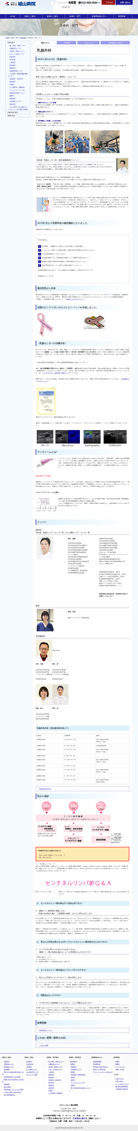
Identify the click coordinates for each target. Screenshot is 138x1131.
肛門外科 (12, 59)
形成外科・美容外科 (16, 79)
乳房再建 (67, 43)
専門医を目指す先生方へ (100, 1067)
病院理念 (6, 1061)
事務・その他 (119, 1069)
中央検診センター (15, 101)
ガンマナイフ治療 (31, 1075)
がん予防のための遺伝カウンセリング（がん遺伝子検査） (18, 108)
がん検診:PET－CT (32, 1072)
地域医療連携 (97, 1061)
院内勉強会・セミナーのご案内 (14, 1089)
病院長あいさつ (9, 1067)
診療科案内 (23, 38)
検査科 (73, 1077)
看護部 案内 (11, 116)
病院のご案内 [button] (29, 16)
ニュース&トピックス (122, 1084)
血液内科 (12, 65)
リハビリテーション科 (17, 90)
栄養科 (73, 1085)
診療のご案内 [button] (52, 16)
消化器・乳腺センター (17, 51)
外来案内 (29, 1061)
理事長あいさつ (9, 1064)
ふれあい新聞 (43, 1045)
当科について (45, 43)
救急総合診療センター (17, 93)
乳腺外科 (12, 57)
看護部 (73, 1072)
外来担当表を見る (45, 789)
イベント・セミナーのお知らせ (103, 1072)
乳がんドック (89, 43)
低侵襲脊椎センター (16, 71)
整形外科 (12, 68)
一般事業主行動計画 (121, 1089)
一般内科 (12, 62)
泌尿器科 (12, 81)
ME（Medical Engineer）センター (80, 1089)
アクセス (109, 2)
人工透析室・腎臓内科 (17, 87)
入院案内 (29, 1067)
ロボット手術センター (17, 54)
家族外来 (12, 104)
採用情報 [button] (121, 16)
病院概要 (6, 1069)
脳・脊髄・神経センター (17, 45)
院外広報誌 (7, 1087)
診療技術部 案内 (13, 112)
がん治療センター (31, 1069)
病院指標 (6, 1084)
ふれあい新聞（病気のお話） (13, 1092)
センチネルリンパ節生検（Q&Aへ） (55, 373)
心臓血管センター (15, 48)
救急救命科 (73, 1061)
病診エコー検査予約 (99, 1069)
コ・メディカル (120, 1067)
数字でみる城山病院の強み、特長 (13, 1073)
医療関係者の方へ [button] (99, 16)
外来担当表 (29, 1064)
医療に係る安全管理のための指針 (13, 1080)
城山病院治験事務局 (121, 1086)
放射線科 (12, 98)
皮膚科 (11, 84)
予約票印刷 (96, 1064)
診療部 (117, 1061)
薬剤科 (73, 1080)
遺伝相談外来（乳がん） (116, 43)
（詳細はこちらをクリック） (74, 299)
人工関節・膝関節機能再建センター (18, 75)
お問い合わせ (125, 2)
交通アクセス (119, 1079)
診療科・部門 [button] (74, 16)
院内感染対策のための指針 (12, 1077)
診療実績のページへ (46, 1030)
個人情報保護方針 (9, 1095)
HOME (12, 16)
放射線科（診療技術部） (78, 1075)
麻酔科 (11, 96)
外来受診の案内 (79, 1118)
